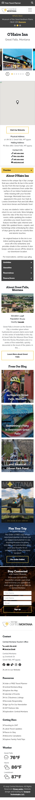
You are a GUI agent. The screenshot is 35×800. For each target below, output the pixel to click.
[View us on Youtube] (8, 664)
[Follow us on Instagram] (16, 664)
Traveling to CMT (11, 725)
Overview (7, 170)
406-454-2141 (19, 153)
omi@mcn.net (18, 162)
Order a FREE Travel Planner (15, 683)
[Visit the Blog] (12, 664)
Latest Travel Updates (13, 729)
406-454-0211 (19, 159)
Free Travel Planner (13, 3)
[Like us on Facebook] (4, 664)
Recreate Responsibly (13, 701)
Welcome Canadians (12, 736)
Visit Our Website (17, 130)
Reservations (8, 273)
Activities (7, 262)
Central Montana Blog (13, 687)
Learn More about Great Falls (17, 355)
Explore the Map (11, 690)
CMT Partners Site (11, 708)
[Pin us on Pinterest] (20, 664)
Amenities (7, 268)
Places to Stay (10, 732)
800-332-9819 (18, 156)
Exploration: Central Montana (16, 712)
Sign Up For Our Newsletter (15, 705)
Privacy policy (18, 789)
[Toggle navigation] (30, 10)
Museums (6, 22)
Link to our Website (12, 670)
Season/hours (9, 278)
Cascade (21, 322)
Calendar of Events (12, 694)
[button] (7, 74)
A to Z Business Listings (14, 698)
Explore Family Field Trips (14, 739)
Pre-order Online (17, 559)
